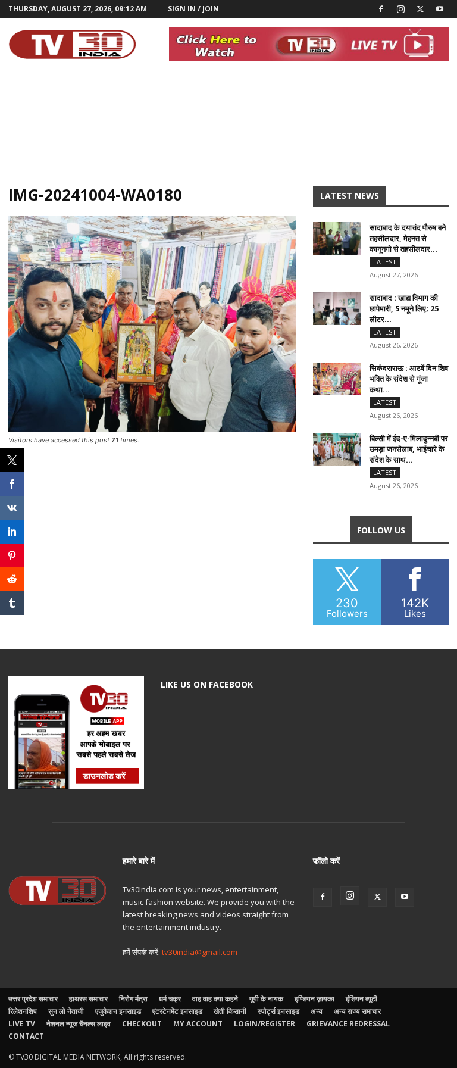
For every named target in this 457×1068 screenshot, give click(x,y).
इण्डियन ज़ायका (314, 999)
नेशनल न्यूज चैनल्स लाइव (78, 1024)
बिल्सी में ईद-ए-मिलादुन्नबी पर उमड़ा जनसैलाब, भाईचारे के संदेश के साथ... (409, 449)
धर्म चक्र (170, 999)
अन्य (317, 1011)
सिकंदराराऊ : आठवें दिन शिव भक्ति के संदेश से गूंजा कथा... (409, 379)
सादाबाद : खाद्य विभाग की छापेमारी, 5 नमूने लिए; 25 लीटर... (404, 308)
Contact (26, 1036)
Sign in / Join (193, 9)
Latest (384, 261)
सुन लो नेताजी (66, 1011)
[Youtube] (440, 9)
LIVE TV (21, 1024)
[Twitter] (420, 9)
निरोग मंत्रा (133, 999)
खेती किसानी (230, 1011)
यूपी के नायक (266, 999)
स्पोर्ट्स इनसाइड (278, 1011)
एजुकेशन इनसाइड (118, 1011)
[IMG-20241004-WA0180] (152, 429)
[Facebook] (381, 9)
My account (198, 1024)
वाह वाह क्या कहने (215, 999)
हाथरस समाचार (88, 999)
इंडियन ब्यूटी (361, 999)
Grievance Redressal (348, 1024)
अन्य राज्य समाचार (357, 1011)
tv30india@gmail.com (199, 952)
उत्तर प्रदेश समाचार (33, 999)
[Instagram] (400, 9)
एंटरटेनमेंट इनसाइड (177, 1011)
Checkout (142, 1024)
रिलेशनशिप (22, 1011)
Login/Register (264, 1024)
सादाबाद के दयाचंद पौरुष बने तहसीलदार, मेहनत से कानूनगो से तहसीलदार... (408, 238)
